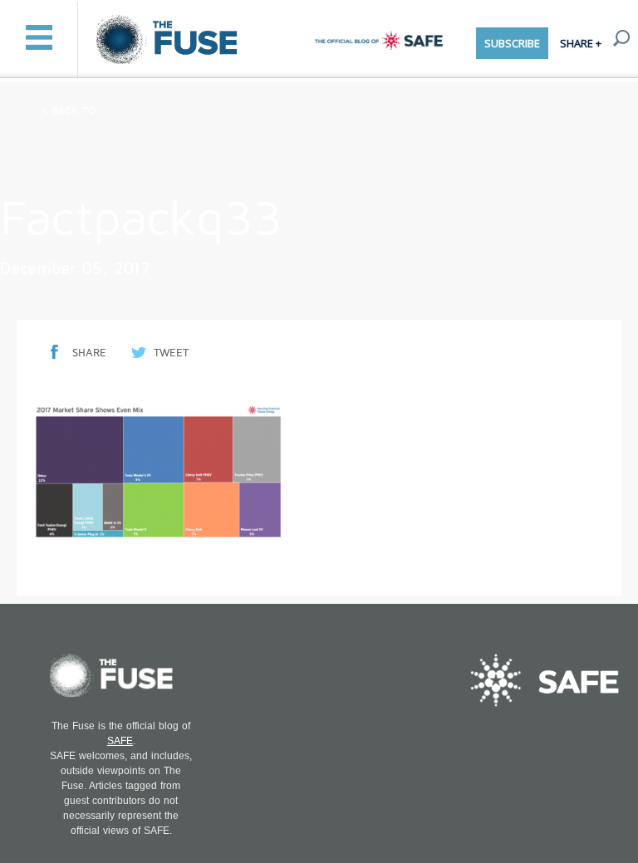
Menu (38, 37)
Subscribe (512, 43)
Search (621, 38)
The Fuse (169, 40)
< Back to (69, 110)
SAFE (120, 741)
